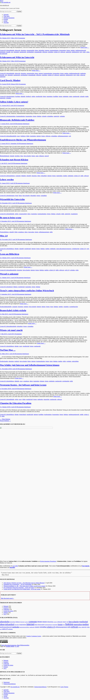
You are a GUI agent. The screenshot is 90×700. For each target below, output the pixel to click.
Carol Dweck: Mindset (10, 80)
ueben (79, 627)
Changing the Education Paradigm (15, 403)
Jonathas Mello (10, 646)
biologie (7, 156)
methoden (2, 52)
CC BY (17, 646)
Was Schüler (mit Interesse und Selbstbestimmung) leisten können (29, 365)
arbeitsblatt (12, 621)
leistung (42, 381)
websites (72, 270)
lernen (68, 50)
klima (36, 624)
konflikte (55, 96)
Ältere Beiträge (5, 419)
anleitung (12, 175)
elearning (23, 50)
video (2, 416)
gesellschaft (39, 96)
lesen (51, 306)
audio (6, 361)
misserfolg (46, 399)
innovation (31, 232)
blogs (20, 195)
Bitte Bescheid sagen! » (7, 598)
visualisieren (74, 214)
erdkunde (59, 621)
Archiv (5, 21)
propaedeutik (38, 52)
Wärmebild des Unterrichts (12, 199)
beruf (16, 195)
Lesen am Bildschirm (9, 254)
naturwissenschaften (24, 627)
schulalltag (50, 116)
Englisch (2, 306)
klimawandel (41, 624)
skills (82, 175)
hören (29, 361)
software (62, 52)
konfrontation (48, 414)
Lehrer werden (7, 179)
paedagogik (23, 52)
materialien (59, 175)
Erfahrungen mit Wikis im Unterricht (17, 57)
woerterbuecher (73, 306)
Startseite (6, 14)
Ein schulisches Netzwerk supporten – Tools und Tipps (19, 587)
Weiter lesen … (84, 47)
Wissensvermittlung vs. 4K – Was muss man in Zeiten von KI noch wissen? (24, 586)
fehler (27, 136)
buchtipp (17, 96)
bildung (6, 232)
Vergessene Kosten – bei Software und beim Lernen (23, 385)
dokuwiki (17, 50)
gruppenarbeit (30, 50)
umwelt (47, 156)
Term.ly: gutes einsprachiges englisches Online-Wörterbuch (27, 290)
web (80, 52)
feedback (28, 96)
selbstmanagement (63, 136)
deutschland (22, 414)
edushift (28, 175)
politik (81, 414)
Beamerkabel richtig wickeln (13, 310)
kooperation (62, 50)
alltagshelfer (13, 136)
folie (67, 621)
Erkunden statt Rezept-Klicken (14, 160)
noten (70, 96)
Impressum (7, 682)
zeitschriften (75, 361)
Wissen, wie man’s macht (11, 330)
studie (86, 96)
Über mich (6, 16)
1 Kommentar (21, 38)
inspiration (49, 96)
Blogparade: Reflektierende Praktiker (17, 120)
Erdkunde (6, 609)
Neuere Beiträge (5, 420)
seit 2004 (15, 566)
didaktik (12, 50)
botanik (12, 156)
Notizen (2, 232)
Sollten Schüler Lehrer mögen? (14, 102)
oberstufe (16, 52)
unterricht (68, 52)
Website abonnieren (9, 18)
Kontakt (6, 19)
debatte (17, 248)
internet (47, 50)
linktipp (39, 116)
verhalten (8, 98)
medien (73, 50)
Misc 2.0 (4, 236)
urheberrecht (75, 52)
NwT (5, 614)
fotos (21, 156)
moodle (8, 52)
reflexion (44, 52)
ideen (36, 50)
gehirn (33, 96)
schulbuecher (75, 248)
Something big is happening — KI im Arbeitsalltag (18, 584)
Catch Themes (64, 687)
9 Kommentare (21, 61)
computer (18, 175)
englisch (26, 306)
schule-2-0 (57, 52)
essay (18, 136)
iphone (43, 306)
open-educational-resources (63, 248)
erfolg (16, 399)
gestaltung (21, 232)
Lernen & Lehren (5, 50)
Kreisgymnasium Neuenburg (48, 561)
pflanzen (41, 156)
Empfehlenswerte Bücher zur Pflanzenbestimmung (23, 140)
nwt (12, 52)
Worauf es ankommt (9, 274)
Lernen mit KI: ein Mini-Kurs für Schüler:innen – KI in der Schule (22, 589)
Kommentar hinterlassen (22, 123)
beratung (12, 96)
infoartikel (41, 50)
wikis (84, 52)
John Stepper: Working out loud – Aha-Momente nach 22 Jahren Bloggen (24, 583)
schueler (82, 96)
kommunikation (54, 50)
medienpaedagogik (80, 50)
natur (37, 156)
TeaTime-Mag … (7, 350)
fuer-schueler (27, 156)
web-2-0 (67, 270)
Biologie (2, 156)
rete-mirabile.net (4, 5)
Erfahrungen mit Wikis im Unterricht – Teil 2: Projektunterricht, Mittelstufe (35, 34)
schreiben (50, 52)
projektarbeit (30, 52)
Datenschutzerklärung (10, 684)
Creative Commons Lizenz (33, 636)
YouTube (6, 22)
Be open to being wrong (10, 217)
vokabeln (66, 306)
